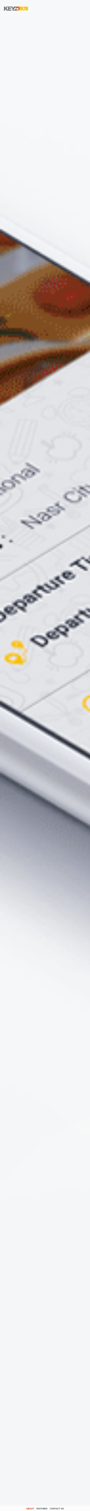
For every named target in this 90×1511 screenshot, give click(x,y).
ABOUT (30, 1508)
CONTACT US (57, 1508)
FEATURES (41, 1508)
